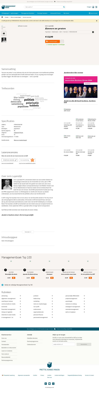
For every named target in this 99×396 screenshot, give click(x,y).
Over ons (4, 338)
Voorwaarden (5, 344)
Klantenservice (6, 335)
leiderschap (36, 298)
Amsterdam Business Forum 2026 (78, 80)
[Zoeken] (64, 7)
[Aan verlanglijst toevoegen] (62, 41)
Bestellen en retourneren (9, 347)
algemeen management (8, 298)
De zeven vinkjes (68, 152)
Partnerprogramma (7, 360)
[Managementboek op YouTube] (49, 383)
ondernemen (37, 309)
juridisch (35, 296)
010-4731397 (94, 13)
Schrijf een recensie (8, 160)
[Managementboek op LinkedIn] (46, 383)
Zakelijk (29, 335)
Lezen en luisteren (7, 351)
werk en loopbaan (71, 312)
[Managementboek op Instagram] (53, 383)
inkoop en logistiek (7, 312)
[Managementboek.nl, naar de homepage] (8, 8)
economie (4, 306)
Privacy (42, 375)
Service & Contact (89, 375)
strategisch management (73, 306)
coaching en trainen (7, 301)
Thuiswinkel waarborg (9, 375)
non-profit (36, 306)
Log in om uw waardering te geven (27, 163)
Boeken (7, 17)
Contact (4, 341)
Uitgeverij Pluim (18, 132)
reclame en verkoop (71, 304)
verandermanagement (72, 309)
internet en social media (8, 314)
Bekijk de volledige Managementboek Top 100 (18, 285)
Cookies (49, 375)
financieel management (8, 309)
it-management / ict (7, 317)
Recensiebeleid (6, 357)
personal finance (38, 314)
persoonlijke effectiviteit (72, 296)
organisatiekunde (38, 312)
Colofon (35, 375)
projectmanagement (71, 298)
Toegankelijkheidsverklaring (75, 375)
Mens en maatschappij (16, 17)
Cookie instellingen (59, 375)
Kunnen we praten (27, 17)
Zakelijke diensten (32, 338)
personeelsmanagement (40, 317)
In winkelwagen (52, 41)
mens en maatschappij (39, 304)
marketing (36, 301)
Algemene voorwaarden (24, 375)
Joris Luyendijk (49, 26)
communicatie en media (8, 304)
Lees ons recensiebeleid (7, 163)
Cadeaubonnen (31, 344)
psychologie (69, 301)
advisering (5, 296)
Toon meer (27, 232)
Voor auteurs (5, 354)
